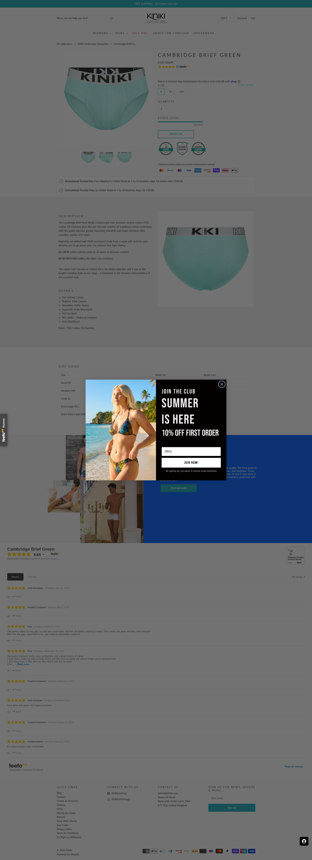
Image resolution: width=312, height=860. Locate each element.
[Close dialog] (222, 384)
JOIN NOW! (191, 463)
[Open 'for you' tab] (304, 841)
